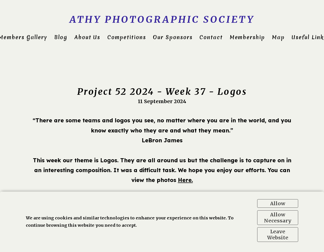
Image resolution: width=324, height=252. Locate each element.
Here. (185, 179)
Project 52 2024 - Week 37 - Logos (162, 91)
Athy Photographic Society (162, 19)
